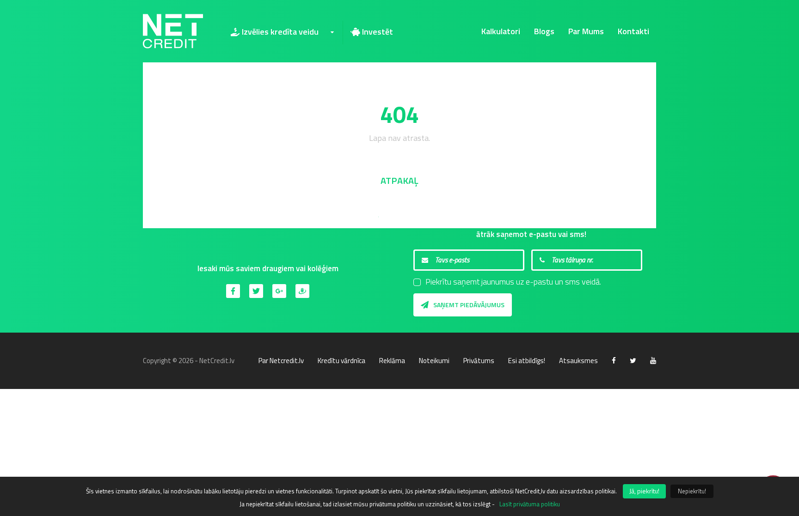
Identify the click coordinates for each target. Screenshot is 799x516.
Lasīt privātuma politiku (529, 504)
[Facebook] (233, 291)
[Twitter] (256, 291)
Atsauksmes (578, 360)
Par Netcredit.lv (281, 360)
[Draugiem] (302, 291)
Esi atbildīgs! (526, 360)
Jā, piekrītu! (644, 491)
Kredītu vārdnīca (341, 360)
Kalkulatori (500, 31)
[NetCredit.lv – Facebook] (614, 360)
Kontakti (633, 31)
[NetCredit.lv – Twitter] (633, 360)
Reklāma (392, 360)
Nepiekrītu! (692, 491)
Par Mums (586, 31)
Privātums (478, 360)
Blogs (544, 31)
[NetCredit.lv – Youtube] (653, 360)
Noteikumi (434, 360)
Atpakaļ (399, 180)
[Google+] (279, 291)
